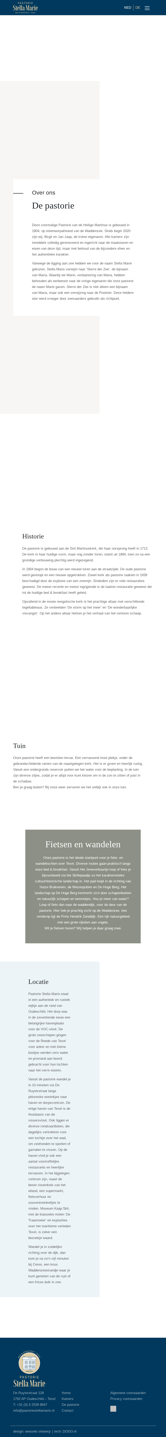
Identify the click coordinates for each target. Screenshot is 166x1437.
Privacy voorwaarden (126, 1399)
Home (66, 1393)
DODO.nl (70, 1431)
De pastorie (70, 1405)
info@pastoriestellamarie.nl (33, 1410)
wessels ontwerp (37, 1431)
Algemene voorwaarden (128, 1393)
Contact (67, 1410)
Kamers (67, 1399)
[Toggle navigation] (147, 8)
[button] (86, 980)
